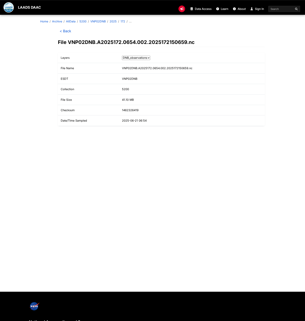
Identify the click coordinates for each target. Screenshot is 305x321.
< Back (65, 31)
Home (44, 21)
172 (123, 21)
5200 (82, 21)
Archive (57, 21)
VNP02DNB (98, 21)
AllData (71, 21)
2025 (113, 21)
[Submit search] (296, 9)
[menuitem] (182, 9)
